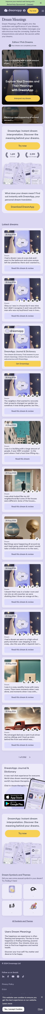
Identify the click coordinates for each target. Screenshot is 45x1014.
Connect (30, 4)
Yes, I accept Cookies (13, 1009)
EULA (4, 989)
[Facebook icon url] (8, 976)
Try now (33, 11)
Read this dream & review (23, 268)
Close (40, 1009)
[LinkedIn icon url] (3, 976)
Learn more (7, 1003)
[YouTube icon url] (13, 976)
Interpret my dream (22, 98)
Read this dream (22, 459)
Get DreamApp (22, 364)
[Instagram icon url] (18, 976)
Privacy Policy (8, 984)
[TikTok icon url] (23, 976)
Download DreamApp (22, 206)
